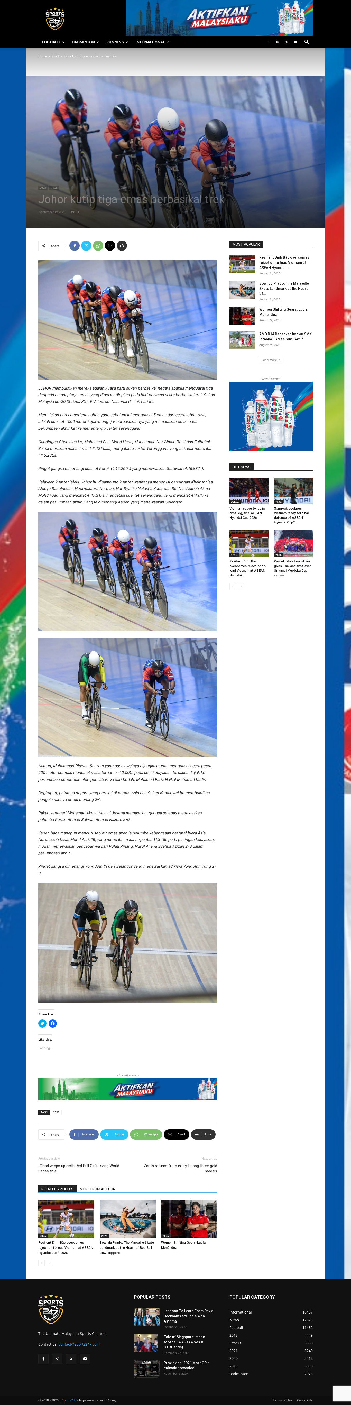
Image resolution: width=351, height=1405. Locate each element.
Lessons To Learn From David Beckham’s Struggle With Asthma (189, 1316)
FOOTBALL (51, 42)
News (53, 187)
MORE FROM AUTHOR (97, 1189)
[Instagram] (278, 42)
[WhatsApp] (98, 246)
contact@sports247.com (79, 1344)
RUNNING (115, 42)
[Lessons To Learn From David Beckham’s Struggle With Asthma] (147, 1317)
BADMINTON (83, 42)
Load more (269, 360)
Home (42, 56)
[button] (306, 42)
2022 (55, 56)
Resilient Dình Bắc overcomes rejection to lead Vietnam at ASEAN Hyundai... (284, 262)
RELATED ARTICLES (57, 1189)
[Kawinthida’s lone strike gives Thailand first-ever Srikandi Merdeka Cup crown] (293, 543)
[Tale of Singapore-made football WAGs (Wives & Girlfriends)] (146, 1343)
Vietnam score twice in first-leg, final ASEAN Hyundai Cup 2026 (247, 513)
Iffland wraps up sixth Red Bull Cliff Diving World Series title (78, 1168)
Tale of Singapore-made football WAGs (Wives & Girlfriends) (184, 1342)
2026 (43, 1236)
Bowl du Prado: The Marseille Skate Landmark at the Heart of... (284, 288)
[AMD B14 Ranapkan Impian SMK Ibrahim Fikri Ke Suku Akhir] (242, 340)
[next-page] (50, 1263)
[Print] (122, 246)
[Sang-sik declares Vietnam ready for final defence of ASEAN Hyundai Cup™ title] (293, 491)
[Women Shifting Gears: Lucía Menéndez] (189, 1219)
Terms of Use (282, 1400)
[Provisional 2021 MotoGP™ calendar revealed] (147, 1369)
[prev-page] (41, 1263)
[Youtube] (295, 42)
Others (235, 502)
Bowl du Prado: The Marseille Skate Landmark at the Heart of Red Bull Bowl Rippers (127, 1248)
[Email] (110, 246)
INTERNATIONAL (150, 42)
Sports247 (69, 1400)
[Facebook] (269, 42)
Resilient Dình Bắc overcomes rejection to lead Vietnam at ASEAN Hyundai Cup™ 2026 (65, 1248)
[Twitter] (286, 42)
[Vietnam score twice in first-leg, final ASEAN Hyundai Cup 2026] (249, 491)
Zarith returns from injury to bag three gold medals (180, 1168)
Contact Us (305, 1400)
